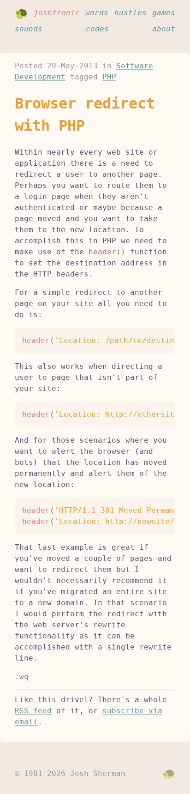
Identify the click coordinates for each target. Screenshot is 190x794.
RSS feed (33, 710)
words (96, 12)
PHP (109, 76)
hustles (130, 12)
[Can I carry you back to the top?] (168, 774)
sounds (28, 28)
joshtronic (57, 12)
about (163, 28)
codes (97, 28)
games (163, 12)
